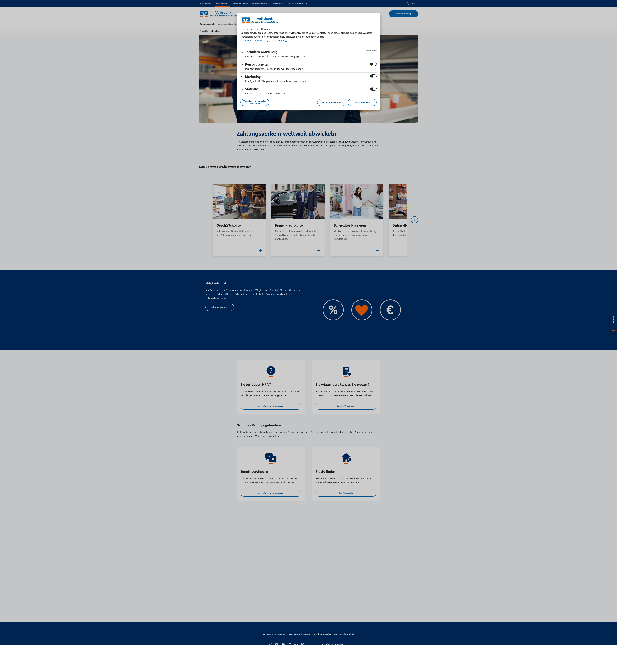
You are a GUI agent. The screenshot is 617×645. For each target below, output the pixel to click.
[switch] (373, 64)
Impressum (278, 40)
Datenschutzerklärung (253, 40)
